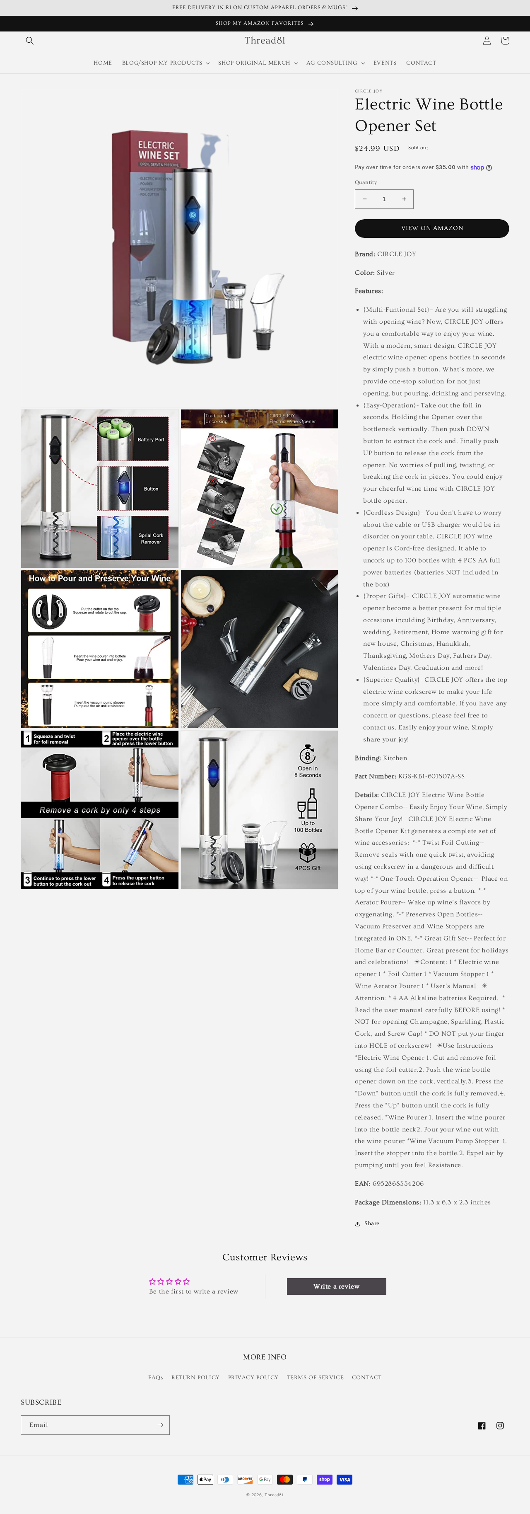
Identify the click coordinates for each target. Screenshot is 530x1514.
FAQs (155, 1377)
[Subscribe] (160, 1425)
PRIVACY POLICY (253, 1377)
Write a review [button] (336, 1286)
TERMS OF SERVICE (315, 1377)
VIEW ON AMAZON (432, 228)
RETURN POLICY (195, 1377)
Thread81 (274, 1494)
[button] (30, 40)
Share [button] (372, 1223)
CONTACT (367, 1377)
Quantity (366, 182)
